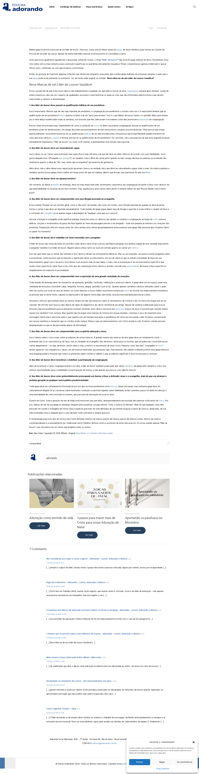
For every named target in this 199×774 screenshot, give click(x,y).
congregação (132, 91)
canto (96, 125)
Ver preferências (184, 762)
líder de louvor (110, 60)
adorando (49, 28)
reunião (56, 184)
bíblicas (87, 134)
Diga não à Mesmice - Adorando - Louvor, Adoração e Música (75, 582)
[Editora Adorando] (23, 7)
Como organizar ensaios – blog (61, 708)
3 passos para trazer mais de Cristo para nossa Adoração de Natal (98, 522)
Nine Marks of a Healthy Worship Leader (94, 433)
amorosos (120, 309)
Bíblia (147, 172)
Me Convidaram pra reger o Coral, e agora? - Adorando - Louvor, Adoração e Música (86, 559)
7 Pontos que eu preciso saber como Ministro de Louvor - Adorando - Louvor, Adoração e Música (93, 633)
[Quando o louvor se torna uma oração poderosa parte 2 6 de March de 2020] (8, 763)
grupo (119, 49)
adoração (144, 119)
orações (56, 138)
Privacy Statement (162, 768)
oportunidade (133, 266)
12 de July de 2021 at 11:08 (55, 713)
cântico (134, 248)
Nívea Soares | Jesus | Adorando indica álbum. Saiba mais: (73, 657)
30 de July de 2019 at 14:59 (55, 586)
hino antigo (64, 158)
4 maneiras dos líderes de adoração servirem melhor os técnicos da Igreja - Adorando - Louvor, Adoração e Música (101, 610)
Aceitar (139, 762)
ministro (62, 115)
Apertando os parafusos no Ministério (143, 520)
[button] (193, 742)
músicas (113, 386)
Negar (162, 762)
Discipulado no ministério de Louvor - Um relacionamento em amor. (79, 681)
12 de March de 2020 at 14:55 (56, 638)
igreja (35, 78)
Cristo (161, 400)
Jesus (126, 290)
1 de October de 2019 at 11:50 (56, 614)
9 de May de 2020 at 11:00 (55, 661)
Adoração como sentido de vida (51, 518)
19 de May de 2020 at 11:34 (55, 685)
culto (155, 219)
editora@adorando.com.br (105, 743)
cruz (160, 345)
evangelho (48, 213)
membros (129, 366)
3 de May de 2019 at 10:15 (55, 563)
